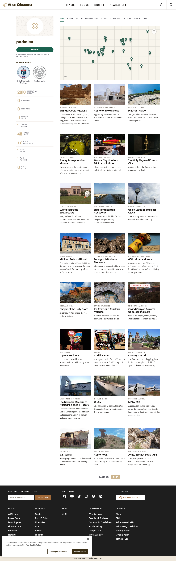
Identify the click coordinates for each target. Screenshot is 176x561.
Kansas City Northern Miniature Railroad (106, 162)
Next (115, 477)
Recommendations (89, 19)
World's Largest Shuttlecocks (69, 211)
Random (12, 531)
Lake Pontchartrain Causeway (105, 211)
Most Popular (15, 522)
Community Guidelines (100, 522)
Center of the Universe (106, 110)
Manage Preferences (59, 552)
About (119, 514)
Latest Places (14, 518)
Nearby (12, 535)
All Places (13, 514)
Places (12, 509)
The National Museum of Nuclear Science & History (74, 403)
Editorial (40, 509)
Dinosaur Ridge (137, 110)
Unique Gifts (95, 531)
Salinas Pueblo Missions (73, 110)
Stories (104, 19)
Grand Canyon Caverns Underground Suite (141, 310)
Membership (95, 514)
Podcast (39, 535)
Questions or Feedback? (88, 558)
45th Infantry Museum (140, 259)
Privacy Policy (122, 531)
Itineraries (40, 522)
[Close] (88, 539)
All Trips (65, 514)
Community (96, 509)
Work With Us (96, 535)
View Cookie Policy (33, 545)
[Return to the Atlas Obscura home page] (18, 5)
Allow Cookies (80, 552)
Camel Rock (101, 454)
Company (121, 509)
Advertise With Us (125, 522)
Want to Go (72, 19)
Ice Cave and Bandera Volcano (107, 310)
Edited (145, 19)
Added (137, 19)
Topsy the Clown (69, 355)
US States (127, 19)
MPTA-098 (134, 402)
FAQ (118, 518)
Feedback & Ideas (98, 518)
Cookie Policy (122, 535)
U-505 (97, 402)
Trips (65, 509)
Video (38, 531)
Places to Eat (14, 527)
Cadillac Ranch (102, 355)
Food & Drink (41, 518)
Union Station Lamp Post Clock (142, 211)
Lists (37, 527)
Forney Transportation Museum (72, 162)
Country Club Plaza (139, 355)
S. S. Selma (66, 454)
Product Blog (95, 527)
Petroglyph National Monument (105, 261)
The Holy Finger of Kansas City (143, 162)
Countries (115, 19)
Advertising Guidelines (127, 527)
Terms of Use (122, 539)
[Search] (171, 5)
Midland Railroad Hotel (73, 259)
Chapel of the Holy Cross (74, 309)
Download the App (132, 498)
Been (62, 19)
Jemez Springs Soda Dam (142, 454)
